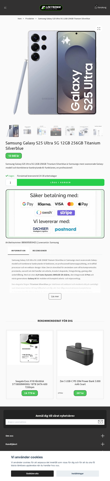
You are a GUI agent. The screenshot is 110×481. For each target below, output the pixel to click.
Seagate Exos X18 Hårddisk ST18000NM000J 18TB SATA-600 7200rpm (29, 384)
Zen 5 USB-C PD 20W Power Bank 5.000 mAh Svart (80, 382)
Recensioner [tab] (40, 250)
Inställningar (78, 473)
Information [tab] (18, 250)
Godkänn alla (32, 473)
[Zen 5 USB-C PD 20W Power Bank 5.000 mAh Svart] (80, 353)
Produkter (29, 18)
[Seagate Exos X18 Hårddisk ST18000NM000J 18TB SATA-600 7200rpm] (29, 347)
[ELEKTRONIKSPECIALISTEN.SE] (51, 7)
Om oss (9, 435)
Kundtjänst (11, 444)
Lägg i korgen (60, 182)
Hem (20, 18)
